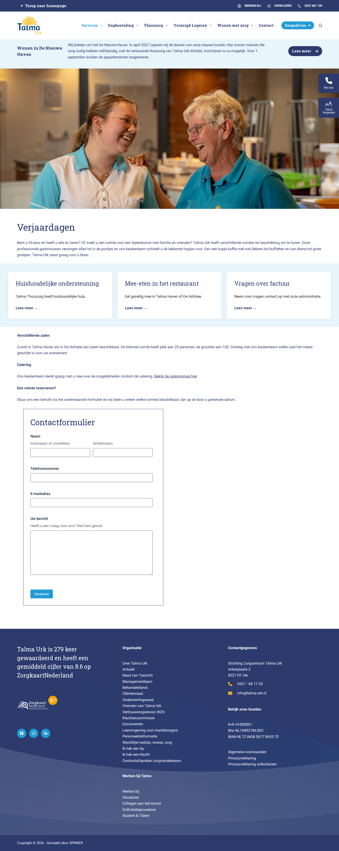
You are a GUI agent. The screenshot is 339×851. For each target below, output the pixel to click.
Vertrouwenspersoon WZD (143, 712)
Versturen (41, 594)
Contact (266, 25)
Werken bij (130, 791)
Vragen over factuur (262, 283)
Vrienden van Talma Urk (141, 706)
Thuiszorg (153, 25)
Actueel (128, 669)
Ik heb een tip (133, 748)
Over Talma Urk (134, 663)
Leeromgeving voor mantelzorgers (150, 730)
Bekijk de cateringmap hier (175, 376)
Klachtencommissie (138, 718)
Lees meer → (27, 308)
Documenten (132, 724)
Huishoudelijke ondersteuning (57, 283)
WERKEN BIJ (252, 5)
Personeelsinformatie (139, 736)
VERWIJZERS (283, 5)
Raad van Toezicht (137, 675)
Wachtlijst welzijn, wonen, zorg (147, 742)
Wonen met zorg (233, 25)
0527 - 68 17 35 (250, 684)
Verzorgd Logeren (190, 25)
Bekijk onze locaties (244, 709)
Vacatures (130, 797)
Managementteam (137, 681)
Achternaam (103, 443)
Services (90, 25)
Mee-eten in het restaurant (162, 283)
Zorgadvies (295, 25)
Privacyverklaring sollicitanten (252, 764)
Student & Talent (135, 815)
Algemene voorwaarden (247, 752)
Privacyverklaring (242, 758)
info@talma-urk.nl (251, 693)
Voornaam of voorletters (50, 443)
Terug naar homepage (45, 5)
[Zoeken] (320, 25)
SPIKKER (76, 843)
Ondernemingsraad (138, 700)
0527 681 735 (313, 5)
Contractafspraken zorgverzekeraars (151, 760)
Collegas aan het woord (141, 803)
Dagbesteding (121, 25)
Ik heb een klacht (136, 754)
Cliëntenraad (132, 693)
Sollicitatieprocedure (139, 809)
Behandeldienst (135, 687)
